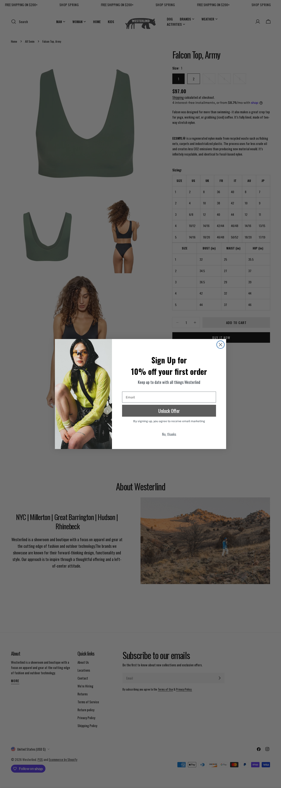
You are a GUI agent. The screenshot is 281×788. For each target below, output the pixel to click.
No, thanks (169, 434)
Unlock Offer (169, 410)
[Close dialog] (220, 344)
